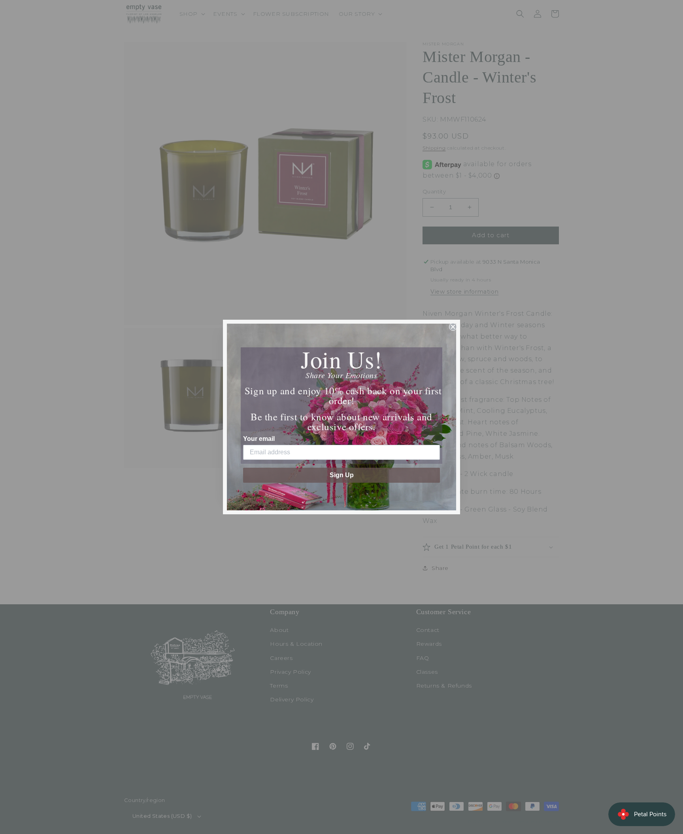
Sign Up (342, 475)
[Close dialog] (453, 327)
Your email (259, 438)
